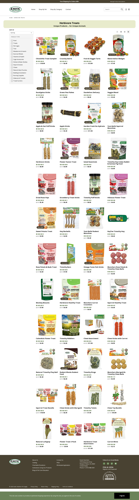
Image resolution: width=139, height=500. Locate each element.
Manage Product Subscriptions (117, 1)
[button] (40, 61)
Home (11, 17)
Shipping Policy (55, 486)
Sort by (11, 30)
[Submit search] (122, 9)
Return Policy (44, 486)
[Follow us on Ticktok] (112, 463)
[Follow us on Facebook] (104, 463)
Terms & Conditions (67, 486)
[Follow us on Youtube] (115, 463)
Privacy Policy (34, 486)
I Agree (122, 496)
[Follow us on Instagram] (108, 463)
